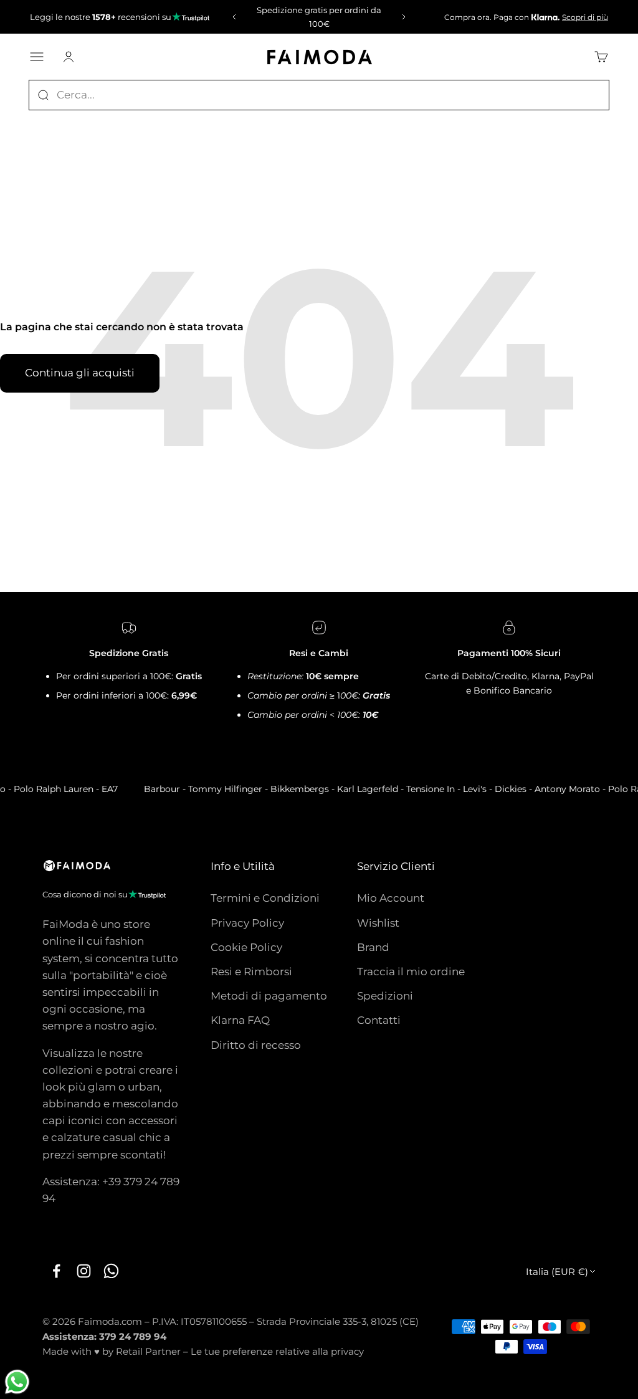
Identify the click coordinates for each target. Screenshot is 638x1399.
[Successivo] (405, 17)
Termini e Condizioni (265, 898)
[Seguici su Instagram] (83, 1270)
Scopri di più (585, 17)
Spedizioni (385, 996)
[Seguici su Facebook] (56, 1270)
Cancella (586, 94)
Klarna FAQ (240, 1020)
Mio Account (390, 898)
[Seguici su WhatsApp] (111, 1270)
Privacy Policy (247, 923)
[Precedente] (232, 17)
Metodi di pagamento (269, 996)
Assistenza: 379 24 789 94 (104, 1336)
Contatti (379, 1020)
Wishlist (378, 923)
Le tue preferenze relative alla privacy (277, 1351)
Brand (373, 947)
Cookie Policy (246, 947)
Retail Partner (148, 1351)
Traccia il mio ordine (411, 971)
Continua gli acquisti (80, 372)
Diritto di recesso (256, 1045)
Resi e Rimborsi (251, 971)
